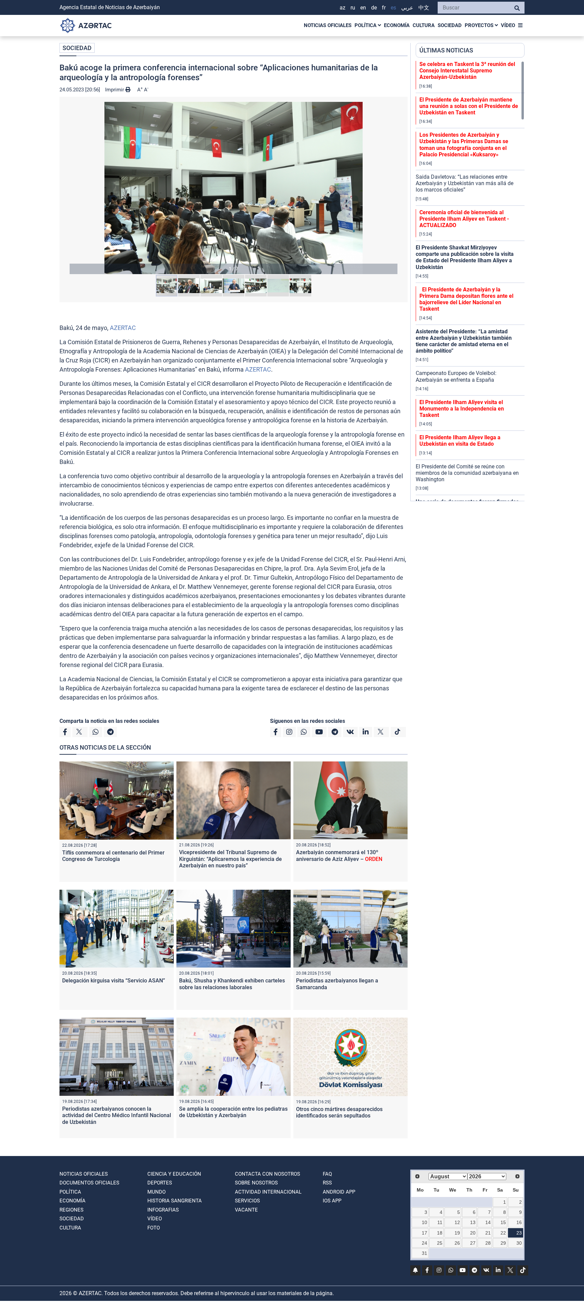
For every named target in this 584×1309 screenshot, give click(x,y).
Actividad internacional (268, 1192)
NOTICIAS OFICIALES (327, 25)
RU (352, 7)
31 (424, 1253)
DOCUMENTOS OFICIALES (89, 1183)
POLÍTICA (366, 25)
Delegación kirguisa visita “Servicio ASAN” (113, 980)
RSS (327, 1183)
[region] (470, 281)
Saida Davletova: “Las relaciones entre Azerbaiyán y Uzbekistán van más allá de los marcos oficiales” (464, 183)
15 (503, 1222)
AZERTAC (123, 327)
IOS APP (332, 1201)
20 (473, 1233)
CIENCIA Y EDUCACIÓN (174, 1174)
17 (424, 1233)
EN (363, 7)
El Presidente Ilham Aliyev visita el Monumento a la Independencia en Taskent (461, 408)
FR (384, 7)
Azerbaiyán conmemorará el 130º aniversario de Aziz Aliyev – (339, 855)
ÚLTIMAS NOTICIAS (446, 50)
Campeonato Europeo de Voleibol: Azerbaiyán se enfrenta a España (456, 376)
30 (519, 1243)
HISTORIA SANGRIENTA (174, 1201)
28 (488, 1243)
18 (439, 1233)
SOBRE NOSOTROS (256, 1183)
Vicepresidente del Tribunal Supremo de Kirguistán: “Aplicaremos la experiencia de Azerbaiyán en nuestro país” (230, 858)
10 (424, 1222)
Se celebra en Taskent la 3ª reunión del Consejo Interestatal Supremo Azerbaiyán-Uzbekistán (467, 70)
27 (473, 1243)
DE (374, 7)
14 (488, 1222)
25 (439, 1243)
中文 (423, 7)
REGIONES (71, 1210)
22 (503, 1233)
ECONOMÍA (397, 25)
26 (457, 1243)
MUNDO (156, 1192)
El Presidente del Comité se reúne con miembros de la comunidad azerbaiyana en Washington (467, 473)
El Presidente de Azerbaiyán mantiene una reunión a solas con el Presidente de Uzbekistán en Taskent (468, 106)
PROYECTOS (480, 25)
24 (424, 1243)
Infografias (163, 1210)
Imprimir (115, 90)
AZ (342, 7)
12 (457, 1222)
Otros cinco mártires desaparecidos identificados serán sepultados (339, 1112)
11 (439, 1222)
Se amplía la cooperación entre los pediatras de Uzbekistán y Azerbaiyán (233, 1112)
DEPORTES (159, 1183)
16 (519, 1222)
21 (488, 1233)
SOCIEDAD (450, 25)
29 (503, 1243)
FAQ (327, 1174)
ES (393, 7)
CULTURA (424, 25)
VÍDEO (508, 25)
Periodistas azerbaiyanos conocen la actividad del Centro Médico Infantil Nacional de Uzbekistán (116, 1115)
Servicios (247, 1201)
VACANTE (246, 1210)
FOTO (153, 1228)
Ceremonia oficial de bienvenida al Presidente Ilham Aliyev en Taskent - (464, 218)
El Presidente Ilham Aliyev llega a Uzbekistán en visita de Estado (460, 440)
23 (519, 1233)
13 (473, 1222)
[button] (233, 188)
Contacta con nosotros (267, 1174)
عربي (407, 7)
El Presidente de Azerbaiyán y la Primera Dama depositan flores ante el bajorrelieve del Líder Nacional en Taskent (466, 299)
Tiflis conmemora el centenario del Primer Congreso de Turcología (113, 855)
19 (457, 1233)
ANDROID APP (339, 1192)
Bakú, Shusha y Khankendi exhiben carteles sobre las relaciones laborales (232, 983)
